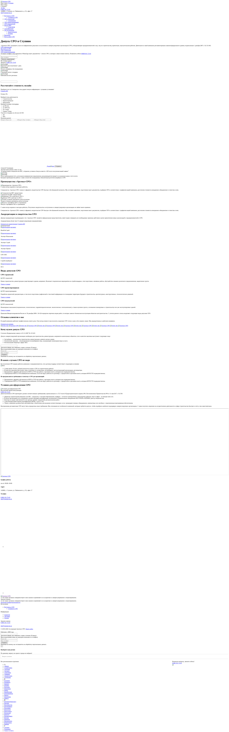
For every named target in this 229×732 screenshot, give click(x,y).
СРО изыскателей (9, 24)
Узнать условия (5, 284)
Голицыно (7, 729)
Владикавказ (8, 706)
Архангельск (8, 676)
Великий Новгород (10, 701)
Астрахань (7, 677)
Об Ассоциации (9, 30)
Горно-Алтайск (9, 730)
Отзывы (10, 33)
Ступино (10, 3)
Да (1, 8)
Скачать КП (4, 91)
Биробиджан (8, 692)
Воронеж (7, 719)
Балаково (7, 680)
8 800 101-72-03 (5, 9)
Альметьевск (8, 668)
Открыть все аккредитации (9, 224)
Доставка (7, 616)
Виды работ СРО (9, 37)
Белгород (7, 687)
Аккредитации (12, 32)
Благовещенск (8, 693)
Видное (6, 703)
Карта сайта (29, 629)
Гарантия (7, 615)
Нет (4, 8)
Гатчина (6, 727)
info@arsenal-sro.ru (6, 13)
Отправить (58, 166)
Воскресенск (8, 721)
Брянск (6, 698)
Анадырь (7, 669)
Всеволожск (8, 722)
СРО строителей (9, 19)
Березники (7, 689)
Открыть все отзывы (7, 324)
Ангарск (6, 671)
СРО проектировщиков (11, 22)
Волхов (6, 718)
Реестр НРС (8, 25)
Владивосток (8, 705)
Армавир (7, 674)
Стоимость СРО (13, 17)
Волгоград (7, 709)
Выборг (6, 724)
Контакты (7, 35)
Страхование (12, 20)
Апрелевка (7, 672)
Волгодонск (8, 711)
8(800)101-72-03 (86, 53)
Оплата (6, 618)
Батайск (6, 685)
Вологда (6, 714)
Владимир (7, 708)
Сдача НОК (11, 27)
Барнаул (6, 684)
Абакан (6, 666)
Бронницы (7, 697)
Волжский (7, 713)
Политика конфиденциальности (10, 602)
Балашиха (7, 682)
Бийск (6, 690)
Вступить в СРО (9, 16)
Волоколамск (8, 716)
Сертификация (8, 28)
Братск (6, 695)
